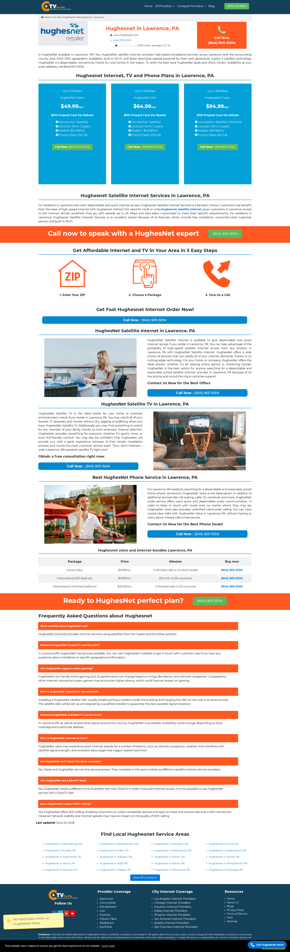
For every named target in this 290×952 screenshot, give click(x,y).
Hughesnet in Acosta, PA (60, 855)
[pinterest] (66, 919)
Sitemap (232, 926)
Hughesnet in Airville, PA (224, 862)
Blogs (230, 911)
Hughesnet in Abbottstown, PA (119, 849)
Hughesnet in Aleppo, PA (115, 875)
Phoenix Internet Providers (172, 920)
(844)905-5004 (145, 146)
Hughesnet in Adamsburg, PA (172, 855)
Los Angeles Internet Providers (175, 904)
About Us (232, 907)
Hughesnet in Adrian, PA (169, 862)
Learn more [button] (108, 945)
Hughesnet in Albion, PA (169, 868)
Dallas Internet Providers (170, 916)
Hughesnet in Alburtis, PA (61, 875)
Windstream (108, 912)
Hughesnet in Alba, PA (114, 868)
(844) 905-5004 (122, 40)
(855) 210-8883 (236, 6)
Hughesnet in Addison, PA (116, 862)
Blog (211, 6)
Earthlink (106, 932)
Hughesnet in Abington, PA (171, 849)
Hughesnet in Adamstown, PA (227, 855)
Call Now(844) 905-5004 (221, 40)
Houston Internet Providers (172, 912)
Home (148, 6)
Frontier (105, 920)
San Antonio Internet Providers (175, 924)
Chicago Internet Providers (172, 908)
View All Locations (145, 883)
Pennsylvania (84, 17)
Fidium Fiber (108, 924)
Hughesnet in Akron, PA (60, 868)
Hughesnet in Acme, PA (223, 849)
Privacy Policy (235, 915)
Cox (102, 916)
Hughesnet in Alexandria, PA (172, 875)
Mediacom (107, 928)
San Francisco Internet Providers (176, 932)
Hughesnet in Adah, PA (114, 855)
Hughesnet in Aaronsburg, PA (63, 849)
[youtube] (72, 919)
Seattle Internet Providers (171, 928)
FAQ (230, 922)
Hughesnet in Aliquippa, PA (226, 875)
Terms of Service (237, 919)
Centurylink (108, 908)
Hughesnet (69, 17)
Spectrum (106, 904)
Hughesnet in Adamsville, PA (63, 862)
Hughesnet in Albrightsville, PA (228, 868)
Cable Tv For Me (52, 17)
